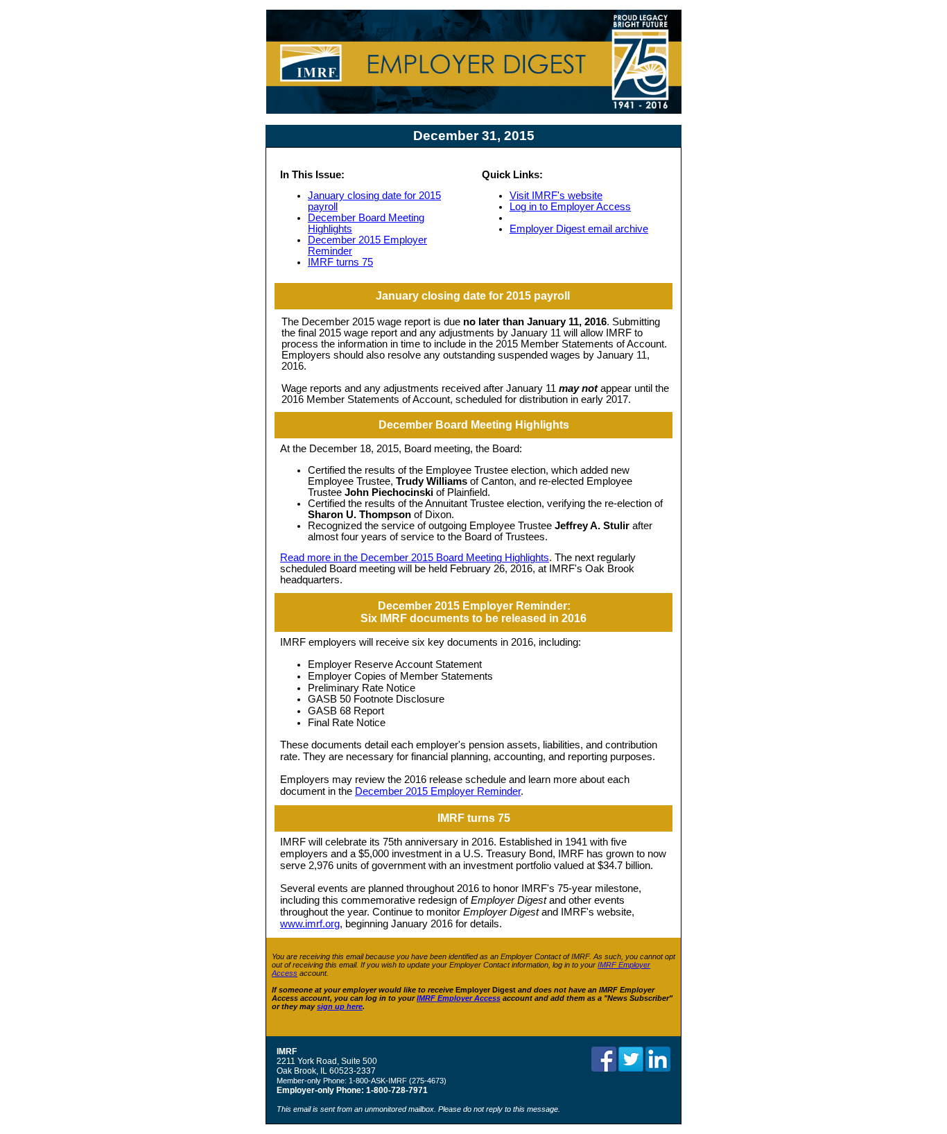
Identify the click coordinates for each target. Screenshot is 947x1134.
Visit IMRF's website (556, 195)
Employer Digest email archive (579, 228)
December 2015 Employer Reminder (438, 791)
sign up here (340, 1006)
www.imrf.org (310, 923)
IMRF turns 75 (340, 262)
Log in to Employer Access (570, 206)
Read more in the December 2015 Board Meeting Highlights (414, 557)
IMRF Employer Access (459, 998)
